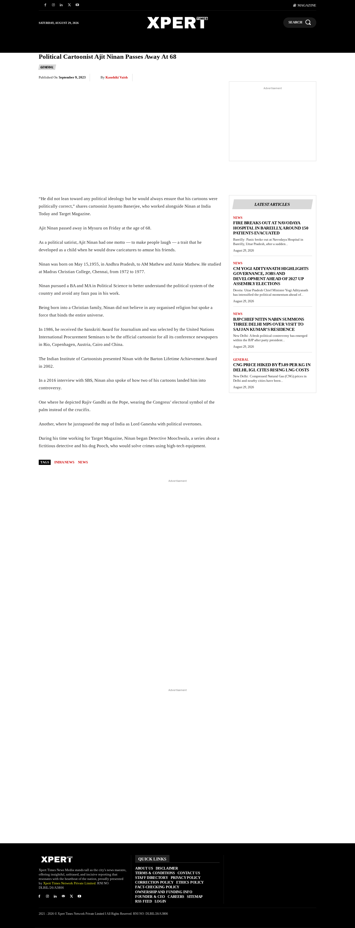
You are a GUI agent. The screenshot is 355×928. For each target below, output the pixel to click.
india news (64, 462)
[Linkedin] (61, 5)
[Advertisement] (272, 124)
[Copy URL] (298, 78)
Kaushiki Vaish (117, 77)
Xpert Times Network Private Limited (69, 883)
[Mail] (63, 896)
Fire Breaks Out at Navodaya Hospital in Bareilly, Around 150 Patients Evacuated (270, 227)
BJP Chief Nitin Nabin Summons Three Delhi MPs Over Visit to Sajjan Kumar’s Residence (268, 324)
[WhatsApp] (263, 78)
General (47, 67)
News (237, 218)
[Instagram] (53, 5)
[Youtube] (77, 5)
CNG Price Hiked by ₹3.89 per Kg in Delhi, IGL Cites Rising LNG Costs (271, 367)
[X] (69, 5)
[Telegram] (286, 78)
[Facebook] (45, 5)
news (83, 462)
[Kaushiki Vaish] (97, 77)
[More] (310, 78)
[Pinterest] (251, 78)
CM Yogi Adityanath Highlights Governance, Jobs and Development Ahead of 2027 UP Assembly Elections (270, 276)
